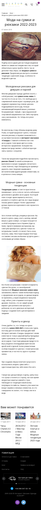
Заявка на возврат (27, 465)
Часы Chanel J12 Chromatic (6, 428)
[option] (20, 479)
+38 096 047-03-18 (22, 488)
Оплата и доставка (9, 457)
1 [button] (16, 483)
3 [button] (19, 483)
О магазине (24, 457)
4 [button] (21, 483)
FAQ (22, 469)
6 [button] (24, 483)
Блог (3, 465)
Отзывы (5, 461)
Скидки (23, 461)
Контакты (5, 469)
